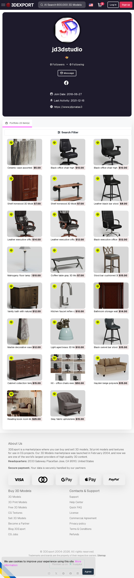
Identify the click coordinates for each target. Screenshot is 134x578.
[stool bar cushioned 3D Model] (111, 260)
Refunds (74, 534)
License (73, 513)
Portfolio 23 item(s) (19, 123)
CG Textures (15, 513)
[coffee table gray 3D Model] (67, 260)
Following (77, 64)
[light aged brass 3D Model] (67, 331)
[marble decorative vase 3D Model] (24, 331)
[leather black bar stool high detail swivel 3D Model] (111, 188)
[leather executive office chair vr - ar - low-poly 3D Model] (24, 224)
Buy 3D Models (19, 491)
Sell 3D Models (17, 518)
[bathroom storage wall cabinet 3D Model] (111, 295)
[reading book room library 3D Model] (24, 403)
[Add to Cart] (31, 160)
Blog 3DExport (16, 529)
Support (74, 497)
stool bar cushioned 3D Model (110, 275)
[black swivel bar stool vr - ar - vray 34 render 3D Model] (111, 331)
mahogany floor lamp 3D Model (24, 275)
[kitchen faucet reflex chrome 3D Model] (67, 295)
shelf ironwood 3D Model (21, 203)
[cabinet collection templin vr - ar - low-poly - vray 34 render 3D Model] (24, 367)
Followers (57, 64)
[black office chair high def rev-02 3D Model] (67, 152)
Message (68, 73)
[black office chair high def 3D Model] (111, 152)
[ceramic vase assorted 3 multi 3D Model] (24, 152)
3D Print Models (17, 502)
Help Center (76, 502)
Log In (113, 4)
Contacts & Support (84, 491)
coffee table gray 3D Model (65, 275)
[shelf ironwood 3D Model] (24, 188)
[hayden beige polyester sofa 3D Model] (111, 367)
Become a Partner (19, 523)
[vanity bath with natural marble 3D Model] (24, 295)
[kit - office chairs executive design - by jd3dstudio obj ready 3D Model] (67, 367)
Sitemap (101, 555)
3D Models (14, 497)
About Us (15, 443)
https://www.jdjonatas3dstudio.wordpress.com (82, 107)
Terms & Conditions (80, 529)
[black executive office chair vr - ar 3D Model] (111, 224)
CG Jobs (13, 534)
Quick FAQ (75, 507)
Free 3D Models (17, 507)
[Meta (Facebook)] (66, 83)
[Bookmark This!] (37, 160)
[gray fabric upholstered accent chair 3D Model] (67, 403)
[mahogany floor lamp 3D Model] (24, 260)
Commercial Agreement (83, 518)
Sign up (126, 4)
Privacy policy (77, 523)
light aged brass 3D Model (65, 347)
